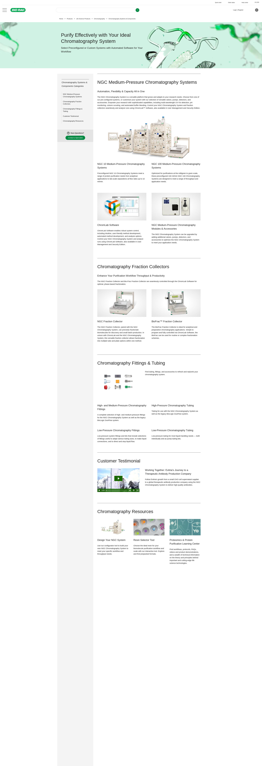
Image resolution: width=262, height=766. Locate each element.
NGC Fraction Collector (110, 321)
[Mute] (130, 490)
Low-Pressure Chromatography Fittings (118, 430)
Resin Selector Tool (143, 540)
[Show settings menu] (134, 490)
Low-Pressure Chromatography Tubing (172, 430)
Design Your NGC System (111, 540)
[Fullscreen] (137, 490)
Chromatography (99, 19)
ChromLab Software (108, 225)
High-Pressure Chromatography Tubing (173, 405)
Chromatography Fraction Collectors (72, 103)
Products (70, 19)
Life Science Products (83, 19)
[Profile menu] (248, 10)
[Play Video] (99, 490)
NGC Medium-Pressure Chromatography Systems (72, 95)
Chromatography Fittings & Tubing (72, 110)
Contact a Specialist (75, 138)
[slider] (116, 490)
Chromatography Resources (73, 121)
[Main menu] (4, 10)
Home (61, 19)
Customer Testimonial (71, 116)
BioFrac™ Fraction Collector (167, 321)
